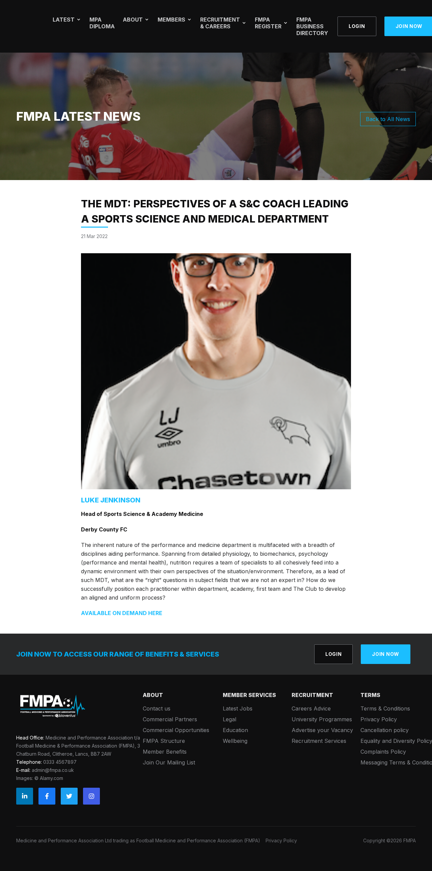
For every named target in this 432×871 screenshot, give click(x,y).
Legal (229, 719)
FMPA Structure (164, 740)
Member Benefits (165, 751)
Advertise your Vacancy (322, 730)
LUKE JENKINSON (110, 500)
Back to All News (388, 119)
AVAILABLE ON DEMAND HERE (121, 613)
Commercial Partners (170, 719)
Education (235, 730)
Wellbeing (235, 740)
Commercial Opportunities (176, 730)
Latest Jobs (237, 708)
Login (357, 26)
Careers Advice (311, 708)
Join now (385, 654)
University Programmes (322, 719)
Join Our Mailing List (169, 762)
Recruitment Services (319, 740)
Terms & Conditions (385, 708)
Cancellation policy (384, 730)
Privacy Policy (378, 719)
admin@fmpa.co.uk (53, 770)
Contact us (156, 708)
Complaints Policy (383, 751)
